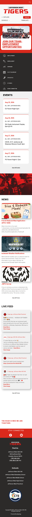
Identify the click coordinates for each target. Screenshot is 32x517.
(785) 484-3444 (15, 458)
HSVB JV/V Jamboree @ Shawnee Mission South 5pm (15, 143)
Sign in (27, 17)
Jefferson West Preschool (15, 484)
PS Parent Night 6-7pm (13, 160)
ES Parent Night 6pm (12, 109)
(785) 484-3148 (13, 460)
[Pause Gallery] (26, 36)
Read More (6, 327)
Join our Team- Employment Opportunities (12, 44)
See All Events (16, 168)
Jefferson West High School (15, 481)
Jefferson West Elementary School (15, 474)
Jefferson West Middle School (15, 477)
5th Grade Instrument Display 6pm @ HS (15, 125)
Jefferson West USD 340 (15, 471)
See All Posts (16, 298)
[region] (15, 414)
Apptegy (19, 514)
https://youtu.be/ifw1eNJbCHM (12, 363)
